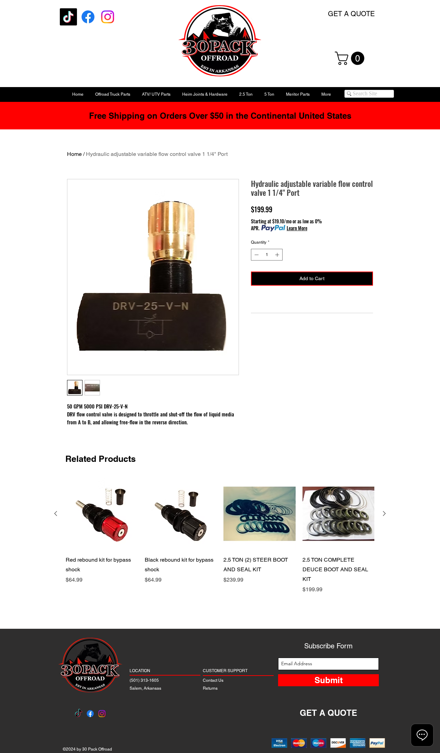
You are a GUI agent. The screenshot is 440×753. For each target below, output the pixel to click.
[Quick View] (102, 514)
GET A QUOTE (351, 14)
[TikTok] (68, 16)
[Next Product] (384, 513)
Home (74, 154)
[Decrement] (256, 254)
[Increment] (278, 254)
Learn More (297, 228)
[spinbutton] (267, 254)
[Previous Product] (56, 513)
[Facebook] (88, 16)
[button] (351, 58)
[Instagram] (107, 16)
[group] (220, 545)
